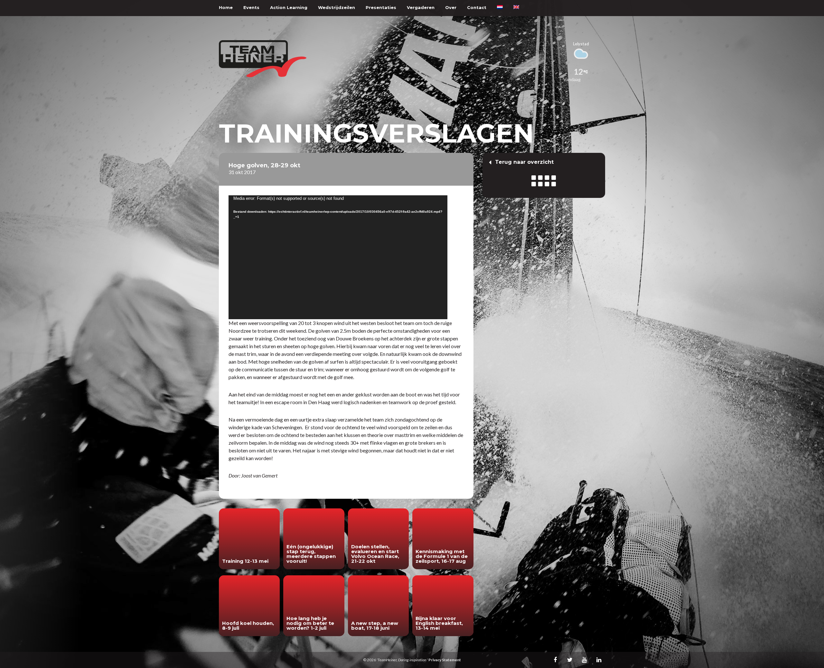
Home (226, 7)
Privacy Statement (444, 659)
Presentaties (381, 7)
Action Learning (288, 7)
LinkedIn (598, 659)
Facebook (555, 659)
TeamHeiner (262, 58)
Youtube (584, 659)
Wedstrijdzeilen (336, 7)
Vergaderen (421, 7)
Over (450, 7)
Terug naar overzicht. (543, 175)
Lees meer (249, 538)
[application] (338, 257)
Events (251, 7)
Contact (476, 7)
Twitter (569, 659)
